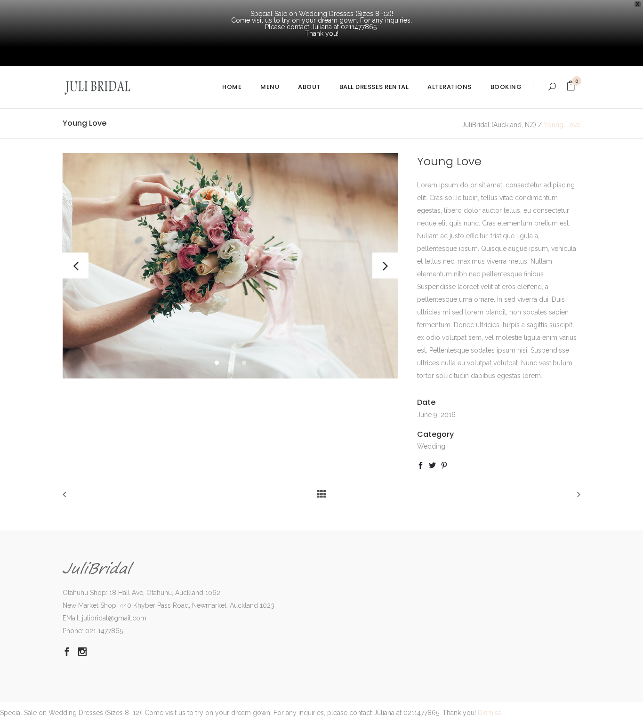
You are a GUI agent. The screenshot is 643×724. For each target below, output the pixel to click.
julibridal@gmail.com (114, 618)
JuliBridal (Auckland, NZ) (499, 124)
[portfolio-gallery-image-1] (230, 265)
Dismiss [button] (489, 712)
